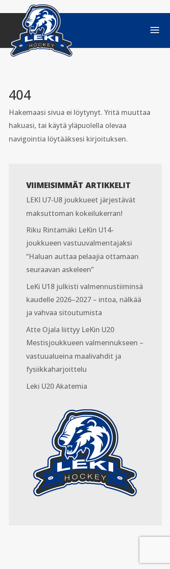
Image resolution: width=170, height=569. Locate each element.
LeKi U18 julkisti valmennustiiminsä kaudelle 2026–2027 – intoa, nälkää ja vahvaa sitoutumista (84, 300)
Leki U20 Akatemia (56, 386)
